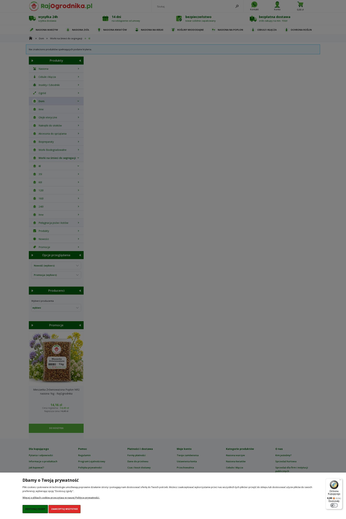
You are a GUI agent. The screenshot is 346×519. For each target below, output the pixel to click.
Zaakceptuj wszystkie (64, 509)
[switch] (334, 505)
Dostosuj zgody (35, 509)
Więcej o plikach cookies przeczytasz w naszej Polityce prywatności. (61, 497)
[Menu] (340, 480)
